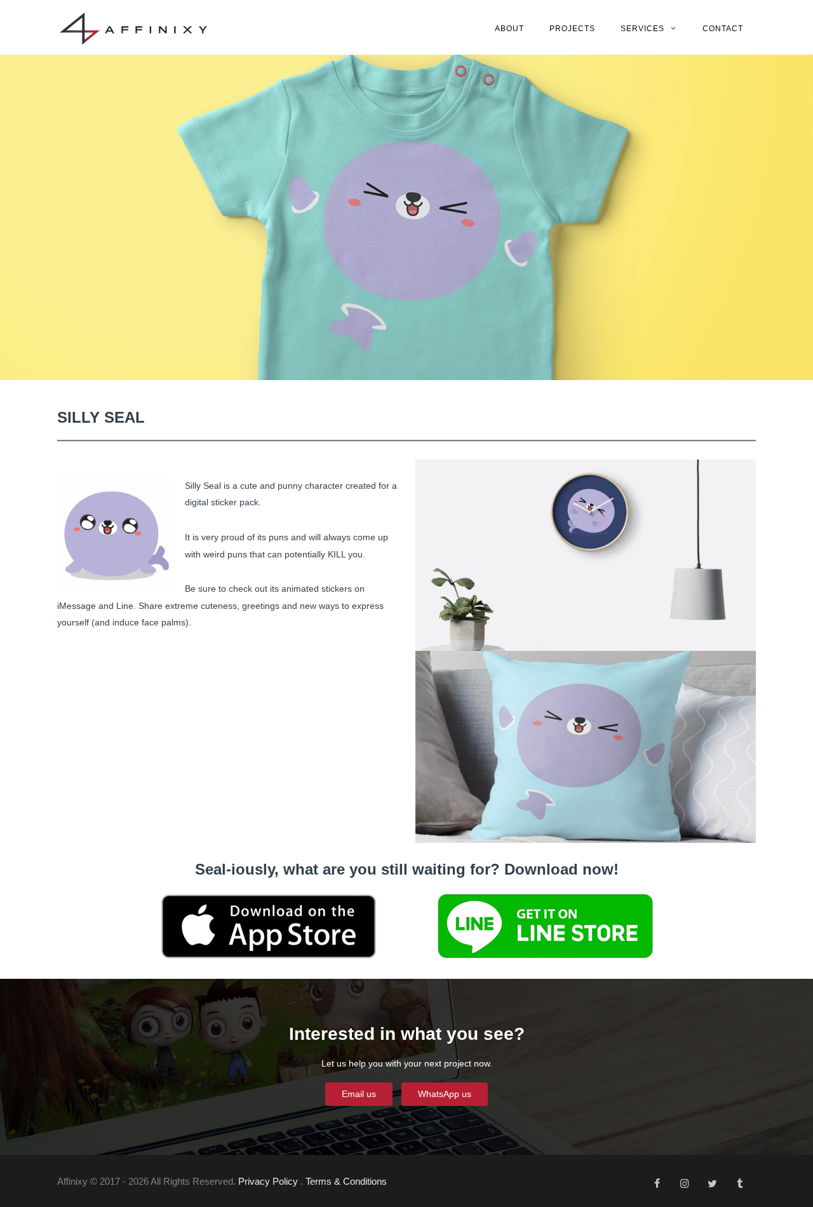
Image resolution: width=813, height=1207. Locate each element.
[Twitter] (712, 1184)
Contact (722, 28)
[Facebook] (657, 1184)
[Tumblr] (740, 1184)
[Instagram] (684, 1184)
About (509, 28)
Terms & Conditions (346, 1181)
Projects (572, 28)
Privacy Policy (268, 1181)
